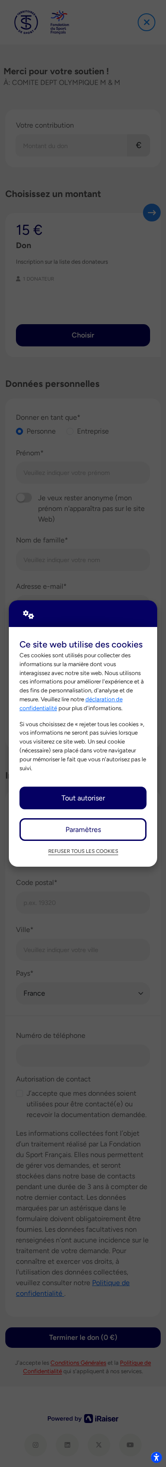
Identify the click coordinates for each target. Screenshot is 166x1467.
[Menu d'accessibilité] (156, 1457)
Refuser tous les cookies (83, 851)
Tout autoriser (83, 798)
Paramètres (83, 829)
